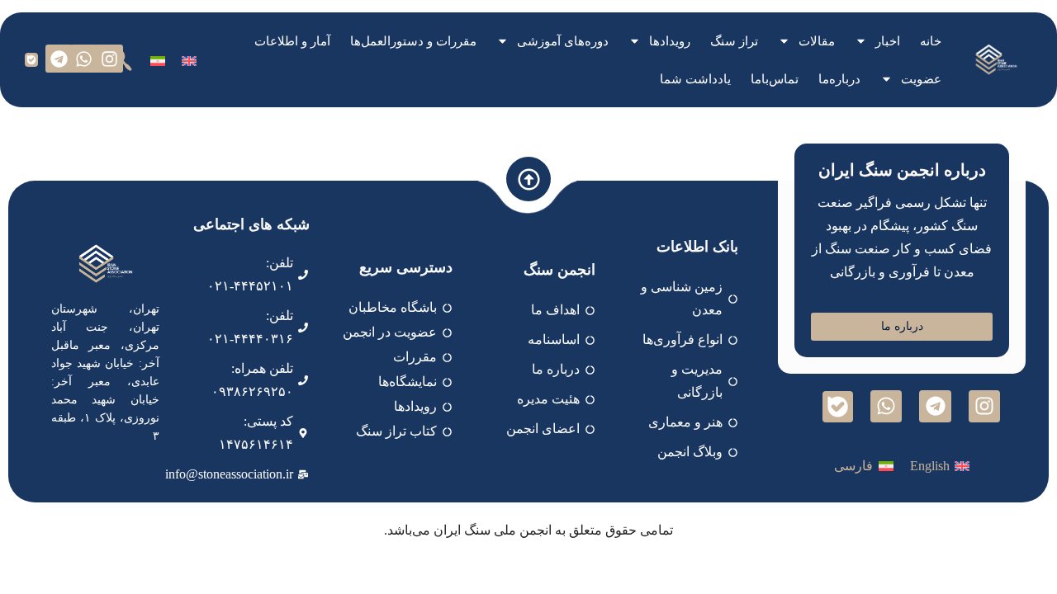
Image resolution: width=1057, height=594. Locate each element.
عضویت (921, 79)
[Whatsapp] (84, 59)
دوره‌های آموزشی (563, 41)
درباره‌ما (839, 79)
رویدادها (669, 41)
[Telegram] (59, 59)
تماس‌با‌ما (775, 79)
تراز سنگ (734, 41)
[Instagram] (109, 59)
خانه (930, 41)
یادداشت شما (695, 79)
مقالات (817, 41)
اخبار (887, 41)
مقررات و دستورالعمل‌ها (413, 41)
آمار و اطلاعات (292, 41)
